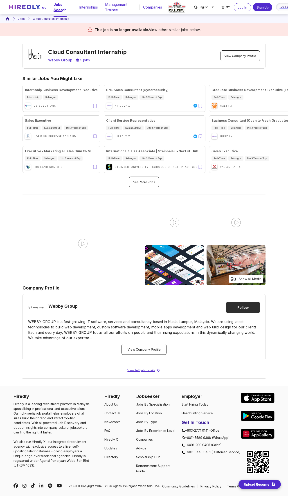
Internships (88, 7)
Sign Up (262, 7)
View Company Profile (240, 56)
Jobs (21, 18)
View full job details (141, 370)
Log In (242, 7)
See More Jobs (144, 182)
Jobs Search (60, 7)
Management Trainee (116, 7)
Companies (152, 7)
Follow (243, 307)
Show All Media (250, 279)
